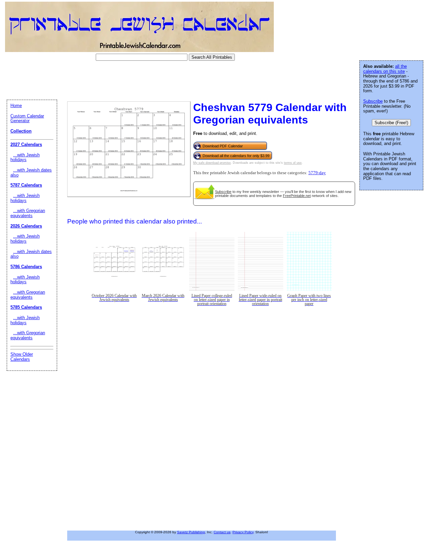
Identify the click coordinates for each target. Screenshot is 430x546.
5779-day (317, 172)
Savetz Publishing (191, 532)
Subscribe (223, 192)
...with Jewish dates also (31, 172)
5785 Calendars (26, 307)
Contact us (222, 532)
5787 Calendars (26, 185)
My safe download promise (212, 162)
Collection (21, 131)
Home (16, 105)
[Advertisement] (125, 80)
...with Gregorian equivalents (27, 213)
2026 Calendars (26, 226)
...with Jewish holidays (25, 157)
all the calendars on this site (385, 69)
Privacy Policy (242, 532)
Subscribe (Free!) (391, 122)
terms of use (293, 162)
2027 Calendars (26, 144)
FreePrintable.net (297, 196)
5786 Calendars (26, 266)
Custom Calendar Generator (27, 118)
